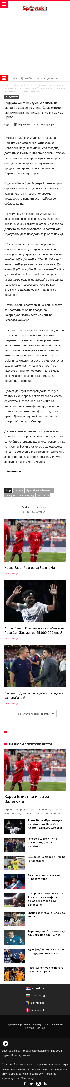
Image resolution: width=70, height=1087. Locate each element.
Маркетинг (57, 1024)
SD (9, 124)
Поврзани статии (33, 506)
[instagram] (38, 1084)
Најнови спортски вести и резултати (27, 1024)
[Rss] (45, 1084)
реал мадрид (26, 495)
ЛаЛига (18, 490)
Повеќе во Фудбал (33, 511)
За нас (41, 1027)
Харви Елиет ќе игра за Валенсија (29, 567)
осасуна (10, 495)
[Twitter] (32, 1084)
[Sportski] (35, 4)
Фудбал (18, 85)
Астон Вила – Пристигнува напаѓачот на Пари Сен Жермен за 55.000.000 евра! (34, 630)
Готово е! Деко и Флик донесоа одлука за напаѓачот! (34, 695)
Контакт (29, 1027)
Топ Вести (43, 495)
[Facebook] (25, 1084)
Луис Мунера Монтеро (39, 490)
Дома (7, 85)
